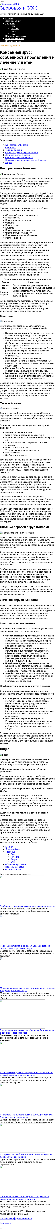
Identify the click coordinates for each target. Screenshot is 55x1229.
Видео (8, 162)
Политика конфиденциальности (16, 1218)
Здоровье (10, 23)
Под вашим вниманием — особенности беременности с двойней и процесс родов (27, 1031)
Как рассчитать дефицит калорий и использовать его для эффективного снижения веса (26, 1073)
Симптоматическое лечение (19, 157)
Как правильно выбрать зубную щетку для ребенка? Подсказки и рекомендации (26, 1116)
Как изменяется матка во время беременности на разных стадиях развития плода (25, 947)
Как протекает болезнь (16, 145)
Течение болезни (13, 150)
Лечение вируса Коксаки (17, 155)
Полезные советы (14, 38)
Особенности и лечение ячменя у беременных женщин (27, 906)
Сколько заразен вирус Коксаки (21, 152)
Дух (13, 33)
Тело (13, 26)
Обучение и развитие (15, 36)
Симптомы (10, 147)
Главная (9, 18)
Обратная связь (13, 41)
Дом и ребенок (13, 21)
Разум (14, 31)
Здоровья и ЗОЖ (18, 8)
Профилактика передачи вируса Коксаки (25, 160)
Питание (15, 28)
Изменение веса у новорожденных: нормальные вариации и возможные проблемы (24, 1197)
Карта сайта (5, 1223)
